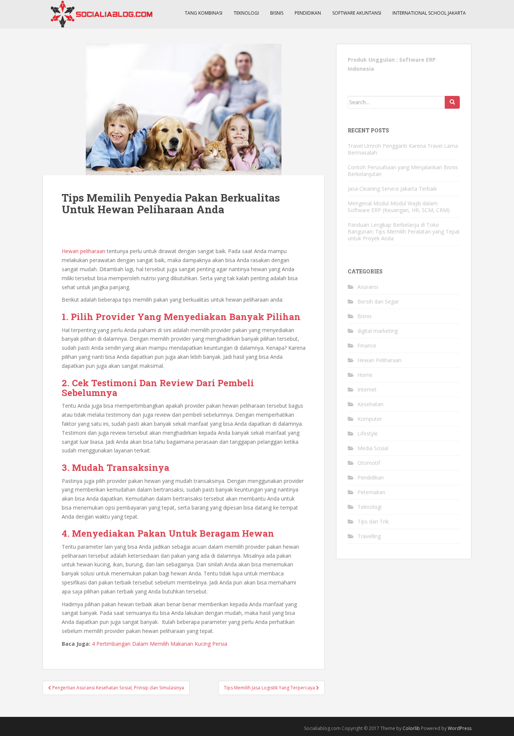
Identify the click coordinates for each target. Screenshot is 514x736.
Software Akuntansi (356, 13)
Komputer (369, 418)
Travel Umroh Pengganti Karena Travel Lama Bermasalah (403, 149)
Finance (366, 345)
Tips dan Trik (373, 521)
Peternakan (371, 492)
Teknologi (246, 13)
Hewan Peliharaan (379, 360)
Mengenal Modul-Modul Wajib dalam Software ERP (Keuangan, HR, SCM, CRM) (399, 207)
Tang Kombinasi (203, 13)
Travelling (369, 536)
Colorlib (411, 728)
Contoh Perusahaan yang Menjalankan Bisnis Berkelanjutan (403, 171)
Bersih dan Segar (378, 301)
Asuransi (367, 286)
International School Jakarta (429, 13)
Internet (367, 389)
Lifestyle (367, 433)
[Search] (452, 102)
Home (365, 374)
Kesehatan (370, 404)
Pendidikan (308, 13)
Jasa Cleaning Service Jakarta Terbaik (392, 188)
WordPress (459, 728)
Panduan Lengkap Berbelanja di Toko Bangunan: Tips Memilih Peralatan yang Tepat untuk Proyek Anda (404, 231)
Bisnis (276, 13)
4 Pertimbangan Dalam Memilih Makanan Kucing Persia (159, 643)
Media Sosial (372, 448)
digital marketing (377, 330)
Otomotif (368, 462)
